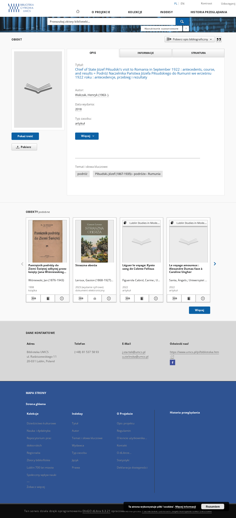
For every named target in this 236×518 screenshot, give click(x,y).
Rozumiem (213, 506)
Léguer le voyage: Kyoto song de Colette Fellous (138, 266)
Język (75, 460)
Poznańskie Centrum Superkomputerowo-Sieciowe (177, 511)
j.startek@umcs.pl (133, 352)
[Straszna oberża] (95, 241)
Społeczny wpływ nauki (41, 475)
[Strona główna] (77, 12)
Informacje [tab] (146, 53)
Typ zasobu (79, 453)
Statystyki (123, 460)
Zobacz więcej (36, 487)
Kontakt (122, 445)
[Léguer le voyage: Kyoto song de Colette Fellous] (142, 241)
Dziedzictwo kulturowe (41, 423)
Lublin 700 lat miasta (40, 467)
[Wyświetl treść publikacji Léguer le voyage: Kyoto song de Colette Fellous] (142, 298)
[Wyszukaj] (182, 21)
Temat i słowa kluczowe (87, 438)
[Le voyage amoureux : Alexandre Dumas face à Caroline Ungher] (188, 241)
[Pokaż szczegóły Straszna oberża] (108, 298)
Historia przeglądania (209, 12)
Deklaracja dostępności (132, 467)
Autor (75, 431)
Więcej (199, 310)
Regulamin (124, 431)
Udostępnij (228, 4)
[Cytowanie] (219, 39)
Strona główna (36, 404)
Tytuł (75, 423)
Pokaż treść (25, 136)
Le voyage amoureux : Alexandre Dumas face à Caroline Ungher (185, 268)
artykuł (80, 123)
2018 (78, 109)
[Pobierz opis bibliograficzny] (33, 298)
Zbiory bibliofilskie (38, 460)
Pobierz (25, 147)
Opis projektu (125, 423)
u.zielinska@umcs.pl (135, 357)
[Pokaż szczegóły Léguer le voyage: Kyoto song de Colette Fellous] (155, 298)
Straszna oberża (86, 265)
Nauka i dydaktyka (38, 431)
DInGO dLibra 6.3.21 (97, 511)
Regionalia (33, 453)
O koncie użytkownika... (132, 438)
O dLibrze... (124, 453)
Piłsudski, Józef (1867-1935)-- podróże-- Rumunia (127, 174)
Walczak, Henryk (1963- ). (92, 95)
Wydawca (78, 445)
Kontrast (206, 3)
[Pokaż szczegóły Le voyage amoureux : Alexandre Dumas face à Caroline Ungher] (202, 298)
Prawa (76, 467)
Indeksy (166, 12)
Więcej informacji (185, 506)
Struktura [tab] (198, 53)
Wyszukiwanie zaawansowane (162, 28)
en (183, 3)
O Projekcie (101, 12)
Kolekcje (135, 12)
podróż (82, 174)
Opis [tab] (93, 53)
